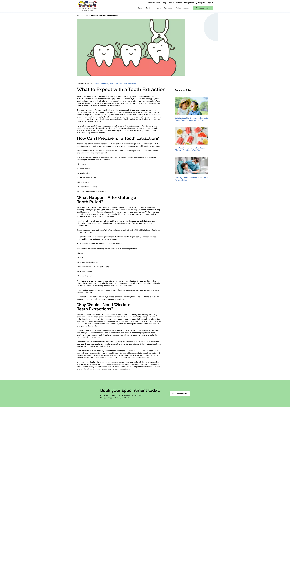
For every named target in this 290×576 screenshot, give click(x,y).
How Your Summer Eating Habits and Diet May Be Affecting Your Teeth (190, 149)
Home (79, 15)
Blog (86, 15)
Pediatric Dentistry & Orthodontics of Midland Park (114, 83)
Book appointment (179, 393)
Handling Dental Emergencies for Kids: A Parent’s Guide (191, 179)
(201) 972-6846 (122, 398)
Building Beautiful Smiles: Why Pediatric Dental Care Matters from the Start (191, 119)
